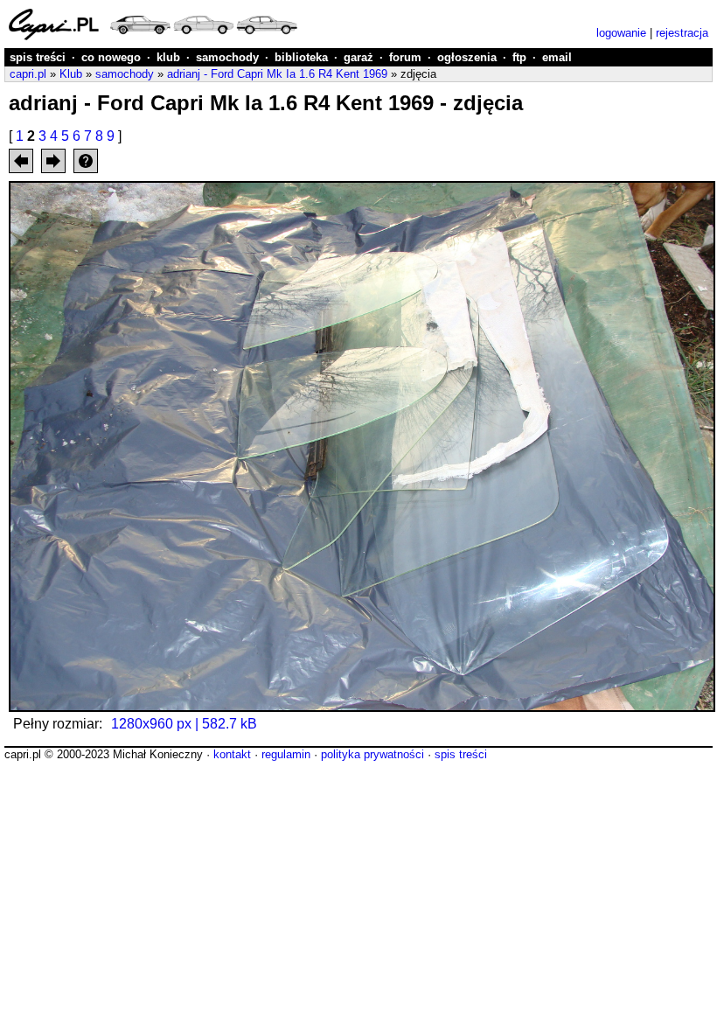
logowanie (621, 32)
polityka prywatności (372, 754)
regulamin (285, 754)
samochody (227, 57)
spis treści (38, 57)
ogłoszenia (467, 57)
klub (168, 57)
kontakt (232, 754)
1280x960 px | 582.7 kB (184, 723)
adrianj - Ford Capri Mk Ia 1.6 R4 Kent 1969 (277, 73)
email (557, 57)
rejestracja (682, 32)
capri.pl (28, 73)
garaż (358, 57)
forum (405, 57)
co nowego (111, 57)
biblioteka (301, 57)
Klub (70, 73)
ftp (519, 57)
